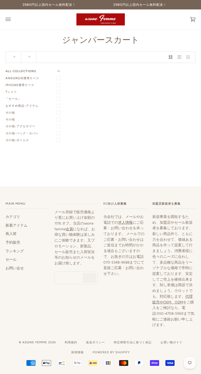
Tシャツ (11, 92)
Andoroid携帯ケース (22, 78)
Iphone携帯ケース (19, 85)
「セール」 (13, 98)
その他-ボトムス (17, 140)
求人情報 (125, 222)
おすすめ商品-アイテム (21, 106)
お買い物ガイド (171, 342)
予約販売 (12, 242)
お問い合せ (14, 268)
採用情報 (77, 352)
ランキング (14, 251)
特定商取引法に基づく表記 (133, 342)
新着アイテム (16, 225)
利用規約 (71, 342)
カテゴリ (12, 217)
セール (10, 259)
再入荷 (10, 234)
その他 (10, 112)
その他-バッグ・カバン (21, 133)
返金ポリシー (95, 342)
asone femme (35, 342)
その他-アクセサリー (20, 126)
